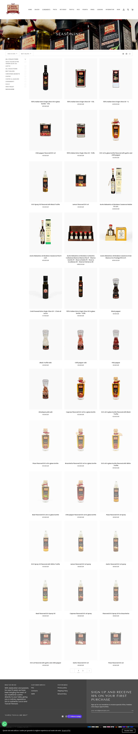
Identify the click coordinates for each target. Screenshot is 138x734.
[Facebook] (63, 716)
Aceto (8, 66)
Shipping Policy (63, 691)
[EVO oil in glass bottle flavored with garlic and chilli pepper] (115, 130)
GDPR (33, 694)
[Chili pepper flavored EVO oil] (45, 130)
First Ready (10, 87)
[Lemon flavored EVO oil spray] (80, 541)
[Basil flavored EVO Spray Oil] (45, 590)
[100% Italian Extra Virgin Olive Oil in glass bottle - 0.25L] (80, 288)
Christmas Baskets (13, 74)
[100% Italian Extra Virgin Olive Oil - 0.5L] (80, 78)
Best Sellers (10, 71)
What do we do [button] (10, 685)
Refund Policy (62, 694)
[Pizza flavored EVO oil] (115, 639)
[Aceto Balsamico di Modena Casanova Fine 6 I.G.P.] (45, 232)
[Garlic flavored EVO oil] (80, 639)
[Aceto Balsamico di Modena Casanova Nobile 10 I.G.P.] (115, 181)
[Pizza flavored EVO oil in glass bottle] (45, 440)
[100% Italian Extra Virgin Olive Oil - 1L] (115, 78)
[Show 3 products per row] (126, 54)
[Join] (130, 710)
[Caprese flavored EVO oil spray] (80, 590)
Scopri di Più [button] (66, 730)
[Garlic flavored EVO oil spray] (115, 541)
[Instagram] (66, 716)
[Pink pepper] (115, 339)
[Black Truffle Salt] (45, 339)
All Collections (11, 69)
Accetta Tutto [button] (128, 730)
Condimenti (10, 81)
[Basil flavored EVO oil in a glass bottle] (45, 491)
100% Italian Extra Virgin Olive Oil (12, 62)
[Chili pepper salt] (80, 339)
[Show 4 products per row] (130, 54)
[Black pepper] (115, 288)
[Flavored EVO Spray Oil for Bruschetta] (115, 590)
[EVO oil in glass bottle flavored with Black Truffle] (115, 389)
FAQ (32, 688)
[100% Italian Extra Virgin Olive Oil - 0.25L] (80, 130)
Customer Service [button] (38, 685)
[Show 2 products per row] (123, 54)
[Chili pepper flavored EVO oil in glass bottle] (80, 491)
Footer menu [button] (63, 685)
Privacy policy (62, 688)
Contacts (34, 691)
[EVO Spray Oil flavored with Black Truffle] (45, 181)
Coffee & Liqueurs (12, 79)
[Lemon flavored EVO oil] (80, 181)
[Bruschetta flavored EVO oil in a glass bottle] (80, 440)
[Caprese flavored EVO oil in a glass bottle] (80, 389)
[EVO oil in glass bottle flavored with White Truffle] (115, 440)
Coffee (8, 76)
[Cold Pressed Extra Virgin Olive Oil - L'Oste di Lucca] (45, 288)
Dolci (8, 84)
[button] (46, 9)
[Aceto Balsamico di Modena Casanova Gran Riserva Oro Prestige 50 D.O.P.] (115, 232)
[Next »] (89, 671)
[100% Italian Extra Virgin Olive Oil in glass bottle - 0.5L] (45, 78)
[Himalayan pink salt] (45, 389)
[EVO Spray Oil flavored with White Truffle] (45, 541)
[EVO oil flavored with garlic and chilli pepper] (45, 639)
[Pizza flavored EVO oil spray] (115, 491)
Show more (10, 89)
